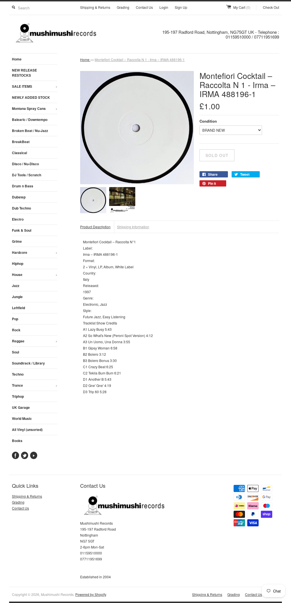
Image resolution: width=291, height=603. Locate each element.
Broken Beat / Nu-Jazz (30, 130)
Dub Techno (21, 208)
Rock (16, 329)
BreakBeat (21, 141)
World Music (22, 418)
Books (17, 440)
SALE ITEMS (34, 86)
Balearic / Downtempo (29, 119)
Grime (17, 241)
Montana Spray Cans (34, 108)
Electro (18, 219)
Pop (15, 318)
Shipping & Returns (95, 7)
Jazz (15, 285)
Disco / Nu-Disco (25, 163)
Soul (15, 352)
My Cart (241, 7)
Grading (123, 7)
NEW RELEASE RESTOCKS (24, 73)
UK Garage (21, 407)
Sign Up (181, 7)
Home (17, 59)
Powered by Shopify (90, 594)
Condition (208, 121)
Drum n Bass (22, 186)
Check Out (271, 7)
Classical (19, 152)
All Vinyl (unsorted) (27, 429)
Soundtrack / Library (28, 363)
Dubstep (19, 197)
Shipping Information (133, 226)
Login (163, 7)
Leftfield (18, 307)
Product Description (95, 226)
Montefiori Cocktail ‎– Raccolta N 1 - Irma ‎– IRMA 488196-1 (140, 59)
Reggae (34, 341)
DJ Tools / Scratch (26, 174)
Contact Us (144, 7)
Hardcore (34, 252)
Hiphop (17, 263)
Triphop (18, 396)
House (34, 274)
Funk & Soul (21, 230)
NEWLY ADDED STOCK (31, 97)
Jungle (17, 296)
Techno (18, 374)
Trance (34, 385)
